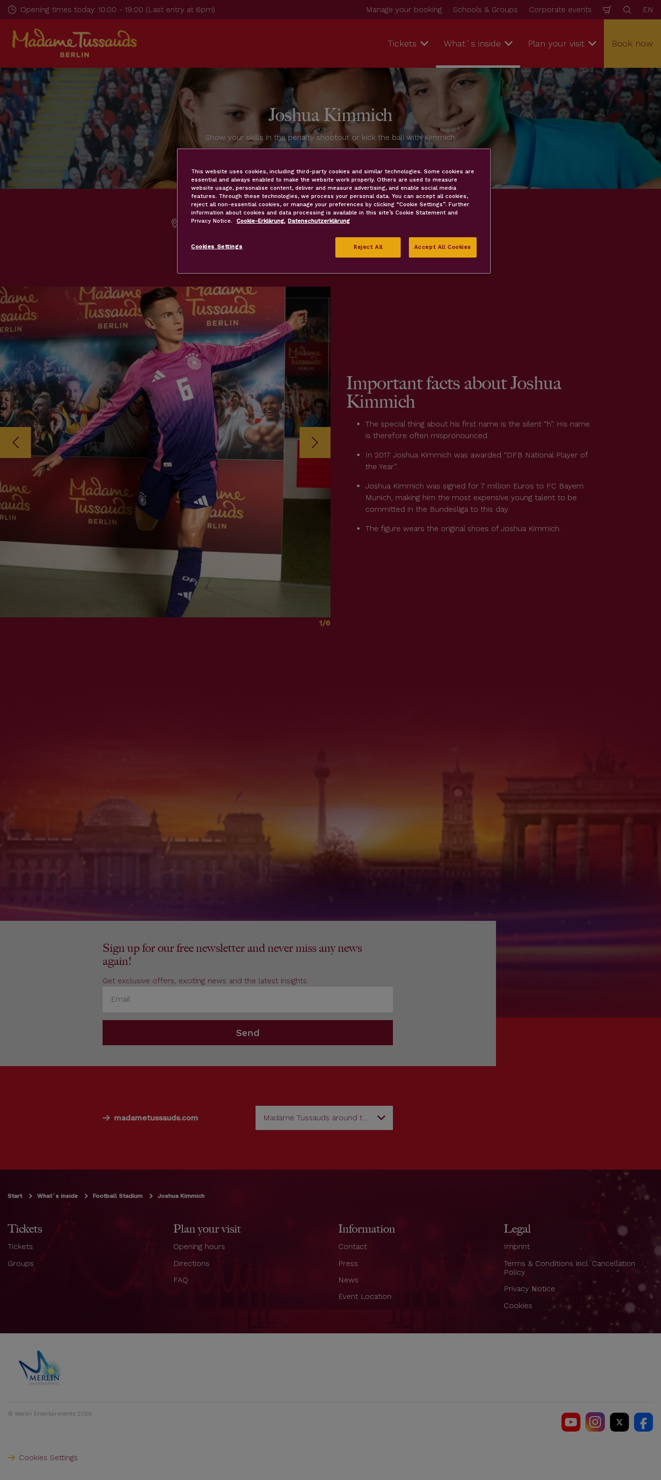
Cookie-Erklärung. (261, 220)
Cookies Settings (216, 246)
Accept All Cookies (442, 247)
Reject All (368, 247)
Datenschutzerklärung (319, 220)
